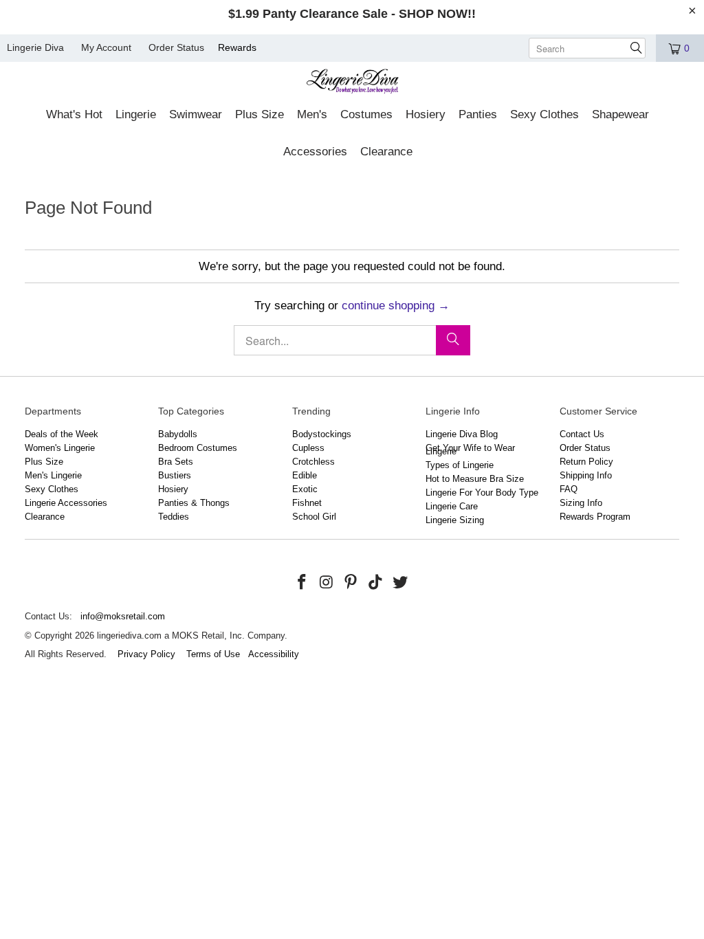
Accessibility (273, 654)
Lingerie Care (452, 506)
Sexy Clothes (51, 489)
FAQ (569, 489)
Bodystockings (321, 434)
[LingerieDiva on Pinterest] (351, 583)
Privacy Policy (146, 654)
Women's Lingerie (60, 448)
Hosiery (173, 489)
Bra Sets (175, 461)
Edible (304, 475)
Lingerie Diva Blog (462, 434)
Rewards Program (595, 516)
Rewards (237, 47)
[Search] (453, 340)
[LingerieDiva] (352, 83)
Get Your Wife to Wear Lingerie (470, 449)
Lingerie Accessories (66, 503)
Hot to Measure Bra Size (475, 479)
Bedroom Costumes (197, 448)
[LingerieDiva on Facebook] (302, 583)
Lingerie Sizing (455, 520)
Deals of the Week (61, 434)
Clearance (45, 516)
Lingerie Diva (35, 47)
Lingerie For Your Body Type (482, 492)
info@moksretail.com (122, 616)
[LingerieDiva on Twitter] (400, 583)
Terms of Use (213, 654)
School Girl (314, 516)
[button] (74, 115)
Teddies (173, 516)
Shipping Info (586, 475)
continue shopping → (396, 305)
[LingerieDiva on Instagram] (326, 583)
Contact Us (582, 434)
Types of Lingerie (460, 465)
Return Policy (586, 461)
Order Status (176, 47)
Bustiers (174, 475)
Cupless (308, 448)
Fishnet (307, 503)
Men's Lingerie (53, 475)
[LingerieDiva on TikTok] (376, 583)
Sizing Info (581, 503)
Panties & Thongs (194, 503)
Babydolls (177, 434)
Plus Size (44, 461)
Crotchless (313, 461)
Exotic (305, 489)
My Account (106, 47)
